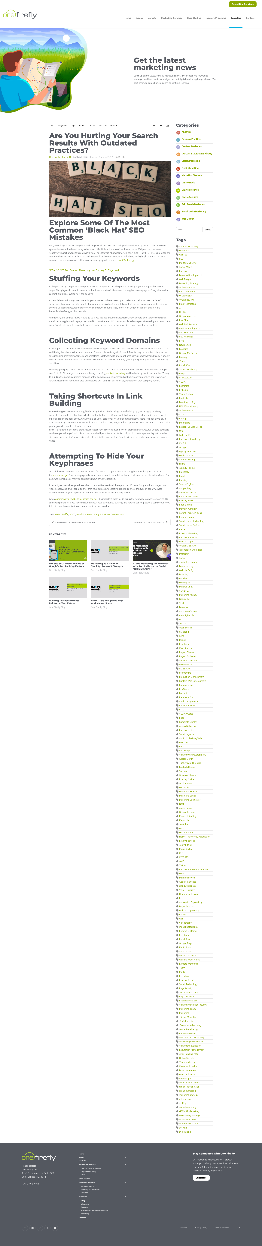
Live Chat (184, 320)
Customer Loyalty (188, 1066)
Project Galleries (187, 656)
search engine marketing (191, 1041)
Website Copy (186, 541)
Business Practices (191, 138)
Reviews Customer (188, 930)
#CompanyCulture (188, 1123)
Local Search (185, 939)
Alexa (182, 529)
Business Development (113, 514)
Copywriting (185, 488)
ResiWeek (184, 688)
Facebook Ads (186, 697)
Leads (182, 898)
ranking (182, 1102)
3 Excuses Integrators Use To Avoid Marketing (148, 522)
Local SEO (184, 365)
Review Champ (186, 516)
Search (208, 229)
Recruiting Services (243, 4)
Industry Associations (90, 1189)
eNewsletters (185, 377)
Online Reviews (186, 299)
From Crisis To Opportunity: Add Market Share (107, 602)
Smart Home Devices (189, 525)
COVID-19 (184, 590)
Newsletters (185, 344)
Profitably (184, 471)
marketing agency (188, 561)
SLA (238, 1228)
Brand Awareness (187, 1070)
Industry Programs (87, 1182)
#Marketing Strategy (189, 1115)
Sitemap (183, 1228)
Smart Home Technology (192, 520)
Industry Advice (186, 779)
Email (182, 475)
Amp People (185, 1078)
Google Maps (186, 943)
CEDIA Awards (186, 713)
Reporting (184, 975)
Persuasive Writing (188, 1033)
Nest (181, 803)
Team (182, 967)
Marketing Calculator (189, 799)
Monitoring (184, 422)
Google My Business (189, 352)
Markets (152, 18)
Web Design (188, 218)
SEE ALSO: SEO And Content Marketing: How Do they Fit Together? (84, 270)
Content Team (80, 156)
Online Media (188, 182)
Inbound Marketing (188, 533)
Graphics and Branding (91, 1168)
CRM (181, 635)
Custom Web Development (192, 754)
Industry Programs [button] (216, 18)
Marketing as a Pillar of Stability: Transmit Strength (107, 565)
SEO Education (186, 332)
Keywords (184, 820)
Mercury (183, 356)
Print (181, 746)
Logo (181, 717)
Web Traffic (62, 514)
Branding (183, 574)
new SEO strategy (125, 259)
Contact (250, 18)
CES (181, 852)
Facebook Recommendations (194, 869)
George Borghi (186, 758)
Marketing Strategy (192, 175)
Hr (180, 619)
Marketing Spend (187, 795)
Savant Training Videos (190, 512)
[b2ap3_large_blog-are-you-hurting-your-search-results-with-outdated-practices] (110, 189)
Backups (183, 418)
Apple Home (185, 807)
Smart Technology (188, 984)
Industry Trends (186, 979)
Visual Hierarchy (187, 889)
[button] (114, 125)
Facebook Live (186, 729)
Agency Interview (187, 451)
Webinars (85, 1204)
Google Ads (184, 598)
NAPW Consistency (188, 406)
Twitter (182, 865)
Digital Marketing (191, 160)
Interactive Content (188, 496)
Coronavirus (185, 951)
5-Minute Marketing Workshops (94, 1210)
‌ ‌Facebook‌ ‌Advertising (190, 1025)
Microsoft (184, 787)
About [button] (139, 18)
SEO (69, 157)
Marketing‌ (184, 1012)
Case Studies (194, 18)
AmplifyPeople (186, 615)
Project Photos (186, 652)
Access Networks (187, 725)
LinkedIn (183, 389)
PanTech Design (187, 766)
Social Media (185, 266)
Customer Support (188, 660)
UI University (185, 295)
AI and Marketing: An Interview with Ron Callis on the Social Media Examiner (151, 566)
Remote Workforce (188, 963)
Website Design (186, 570)
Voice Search (185, 664)
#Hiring (183, 1127)
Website (82, 514)
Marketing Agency (188, 594)
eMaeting (184, 631)
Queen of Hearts (187, 775)
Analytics (186, 131)
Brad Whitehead (187, 840)
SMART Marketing (188, 369)
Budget (182, 914)
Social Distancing (187, 955)
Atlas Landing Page (188, 1053)
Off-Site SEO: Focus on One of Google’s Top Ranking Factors (66, 565)
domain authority (187, 1107)
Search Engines (186, 484)
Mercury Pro (185, 582)
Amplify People (187, 467)
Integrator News (187, 705)
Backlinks (184, 578)
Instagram (184, 553)
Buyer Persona (186, 906)
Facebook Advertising (189, 438)
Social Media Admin (189, 992)
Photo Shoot (185, 947)
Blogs (182, 373)
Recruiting (184, 385)
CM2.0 (182, 443)
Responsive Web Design (191, 426)
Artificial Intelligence (189, 328)
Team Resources (222, 1228)
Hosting (183, 311)
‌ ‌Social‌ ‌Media (186, 1020)
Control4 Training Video (191, 738)
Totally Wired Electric (190, 762)
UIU (181, 430)
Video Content (186, 393)
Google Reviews (187, 811)
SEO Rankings (186, 336)
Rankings (183, 479)
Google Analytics (187, 316)
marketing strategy (188, 1094)
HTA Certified (186, 832)
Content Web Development (192, 680)
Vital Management (188, 701)
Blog (181, 340)
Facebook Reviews (188, 537)
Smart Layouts (186, 734)
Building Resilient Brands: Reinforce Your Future (64, 602)
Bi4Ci (181, 709)
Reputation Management (191, 1049)
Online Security (190, 196)
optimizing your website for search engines (76, 498)
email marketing (187, 1090)
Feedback (184, 934)
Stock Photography (188, 926)
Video (182, 361)
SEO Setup (184, 750)
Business (183, 607)
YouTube (183, 824)
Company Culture (188, 611)
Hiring (182, 463)
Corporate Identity (188, 721)
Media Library (186, 455)
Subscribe (201, 1177)
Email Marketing (190, 167)
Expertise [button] (236, 18)
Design (182, 639)
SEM (181, 602)
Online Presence (190, 189)
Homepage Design (188, 893)
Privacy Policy (201, 1228)
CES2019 (184, 857)
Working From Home (189, 959)
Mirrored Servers (187, 877)
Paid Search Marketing (193, 204)
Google (183, 447)
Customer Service (187, 492)
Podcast (183, 693)
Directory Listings (187, 402)
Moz (181, 873)
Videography (185, 922)
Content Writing (187, 459)
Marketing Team (187, 1008)
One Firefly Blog (57, 157)
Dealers (84, 1193)
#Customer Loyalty (189, 1119)
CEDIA (182, 381)
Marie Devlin (185, 848)
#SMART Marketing (189, 1111)
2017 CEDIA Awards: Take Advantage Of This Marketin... (76, 522)
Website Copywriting (189, 910)
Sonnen (183, 770)
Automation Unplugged (190, 549)
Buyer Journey (186, 566)
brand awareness (187, 885)
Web (181, 918)
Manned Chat (186, 586)
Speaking (85, 1214)
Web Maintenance (188, 324)
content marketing (115, 373)
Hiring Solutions (187, 1074)
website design (60, 475)
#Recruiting (185, 1131)
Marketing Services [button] (171, 18)
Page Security (186, 988)
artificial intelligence (189, 1082)
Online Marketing (187, 545)
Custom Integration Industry (197, 153)
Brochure (183, 742)
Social (182, 557)
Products (183, 397)
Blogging (183, 348)
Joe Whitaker (185, 844)
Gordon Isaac (185, 783)
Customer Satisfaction (190, 1045)
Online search (186, 410)
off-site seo (185, 1098)
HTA (181, 828)
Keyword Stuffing (187, 816)
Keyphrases (184, 643)
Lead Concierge (187, 291)
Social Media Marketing (194, 211)
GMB (181, 861)
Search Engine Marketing (191, 1037)
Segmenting (185, 672)
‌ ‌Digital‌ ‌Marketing (188, 1016)
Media (182, 971)
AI (180, 307)
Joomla (183, 623)
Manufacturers (87, 1186)
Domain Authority (188, 508)
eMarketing (184, 668)
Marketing (94, 514)
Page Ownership (187, 996)
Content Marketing (192, 146)
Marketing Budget (188, 791)
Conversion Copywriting (191, 902)
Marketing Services (87, 1164)
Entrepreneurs (186, 684)
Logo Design (185, 504)
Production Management (191, 676)
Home (128, 18)
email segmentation (189, 1086)
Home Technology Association (194, 836)
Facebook (184, 270)
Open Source (185, 627)
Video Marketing (187, 1061)
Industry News (186, 500)
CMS (181, 414)
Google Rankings (187, 881)
